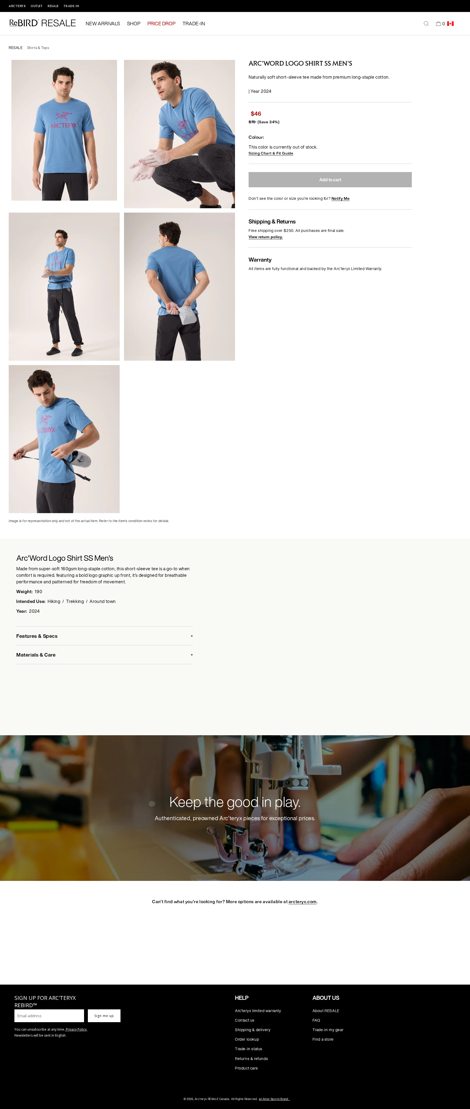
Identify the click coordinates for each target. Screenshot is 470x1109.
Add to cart (330, 179)
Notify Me (341, 198)
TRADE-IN (71, 6)
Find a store (323, 1039)
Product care (246, 1068)
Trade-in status (248, 1049)
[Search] (426, 24)
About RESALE (326, 1010)
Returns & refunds (251, 1058)
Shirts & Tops (38, 47)
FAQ (316, 1020)
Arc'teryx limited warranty (258, 1010)
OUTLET (37, 6)
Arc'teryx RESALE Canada (212, 1099)
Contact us (245, 1020)
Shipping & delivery (252, 1030)
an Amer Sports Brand (274, 1099)
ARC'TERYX (17, 6)
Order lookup (247, 1039)
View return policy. (266, 237)
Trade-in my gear (328, 1030)
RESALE (53, 6)
